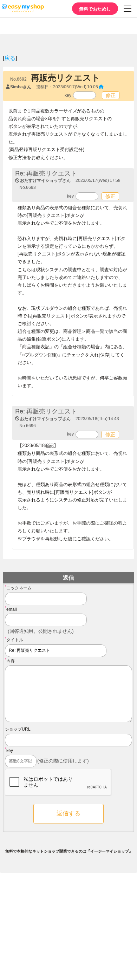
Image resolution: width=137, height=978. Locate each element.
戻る (9, 58)
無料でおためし (95, 8)
